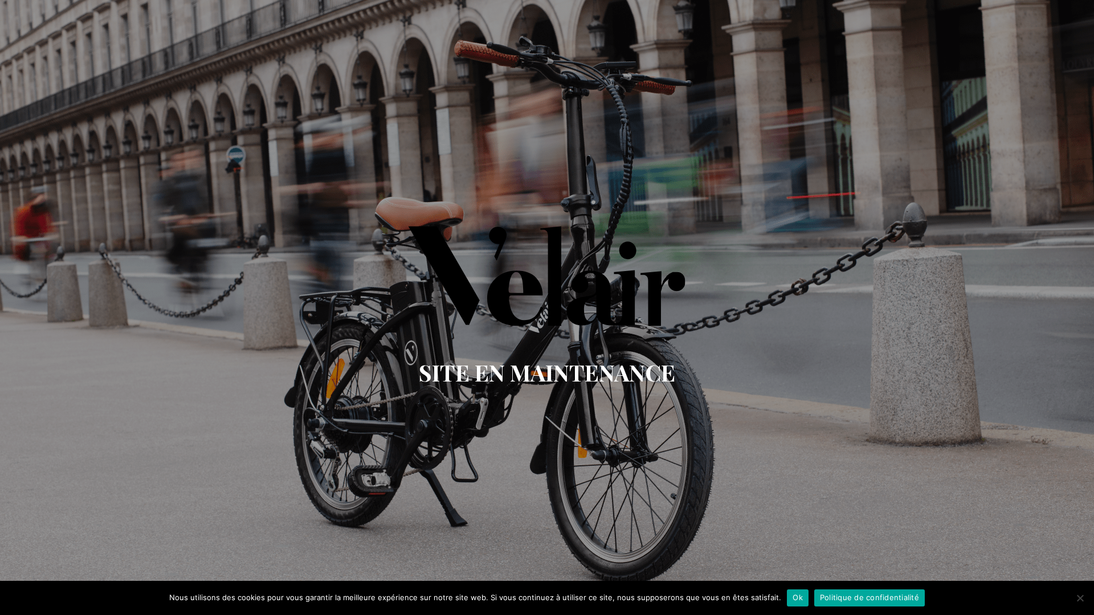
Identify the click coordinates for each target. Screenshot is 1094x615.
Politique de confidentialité (869, 597)
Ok (798, 597)
